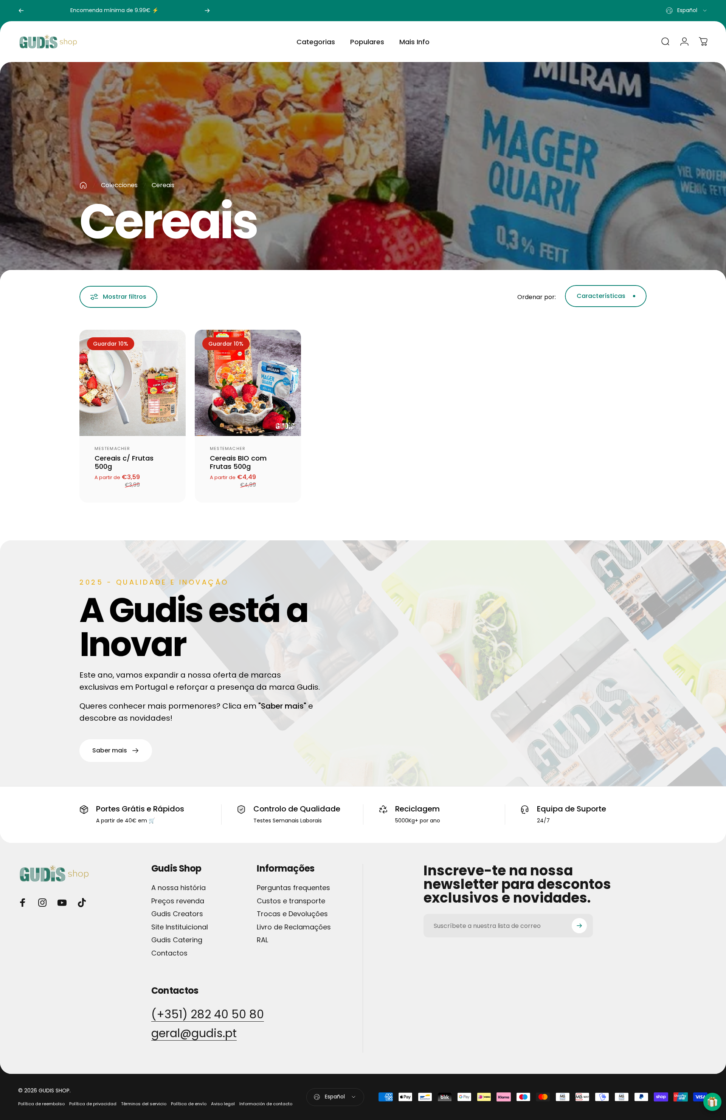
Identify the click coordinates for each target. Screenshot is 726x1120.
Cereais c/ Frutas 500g (124, 462)
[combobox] (687, 10)
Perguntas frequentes (293, 888)
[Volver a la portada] (83, 185)
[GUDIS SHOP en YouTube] (62, 902)
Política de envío (188, 1104)
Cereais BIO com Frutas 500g (238, 462)
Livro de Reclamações (294, 927)
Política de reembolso (41, 1104)
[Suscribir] (579, 925)
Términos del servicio (143, 1104)
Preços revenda (177, 901)
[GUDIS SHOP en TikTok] (81, 902)
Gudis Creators (177, 914)
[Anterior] (21, 10)
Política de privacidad (92, 1104)
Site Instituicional (179, 927)
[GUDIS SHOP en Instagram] (42, 902)
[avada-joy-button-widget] (712, 1102)
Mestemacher (112, 448)
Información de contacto (265, 1104)
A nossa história (178, 888)
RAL (262, 940)
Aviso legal (223, 1104)
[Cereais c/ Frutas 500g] (132, 383)
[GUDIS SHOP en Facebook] (22, 902)
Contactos (169, 953)
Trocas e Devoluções (292, 914)
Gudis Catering (176, 940)
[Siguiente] (207, 10)
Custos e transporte (291, 901)
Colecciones (119, 185)
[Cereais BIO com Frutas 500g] (248, 383)
